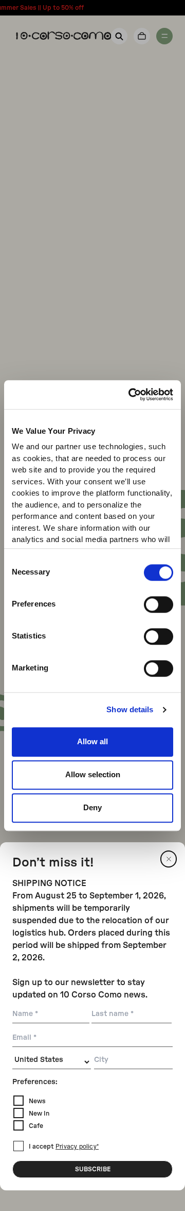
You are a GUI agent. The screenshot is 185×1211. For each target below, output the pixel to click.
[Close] (168, 859)
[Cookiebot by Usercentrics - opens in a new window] (130, 394)
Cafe (36, 1126)
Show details (129, 709)
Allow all (92, 741)
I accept (64, 1146)
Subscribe (92, 1169)
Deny (92, 807)
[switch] (158, 604)
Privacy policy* (77, 1147)
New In (39, 1113)
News (37, 1101)
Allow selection (92, 774)
